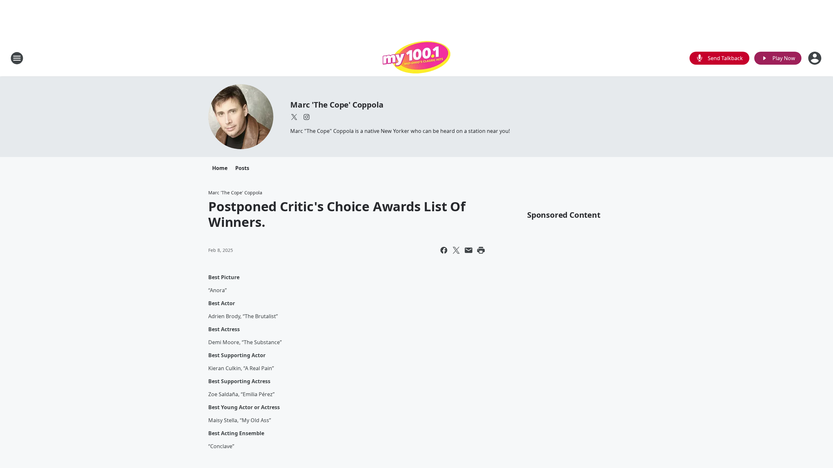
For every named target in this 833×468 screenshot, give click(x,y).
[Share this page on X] (456, 250)
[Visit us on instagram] (306, 117)
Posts (242, 168)
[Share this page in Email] (468, 250)
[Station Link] (416, 58)
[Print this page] (480, 250)
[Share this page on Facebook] (443, 250)
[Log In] (815, 58)
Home (219, 168)
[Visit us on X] (294, 117)
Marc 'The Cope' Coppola (336, 104)
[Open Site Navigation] (16, 58)
